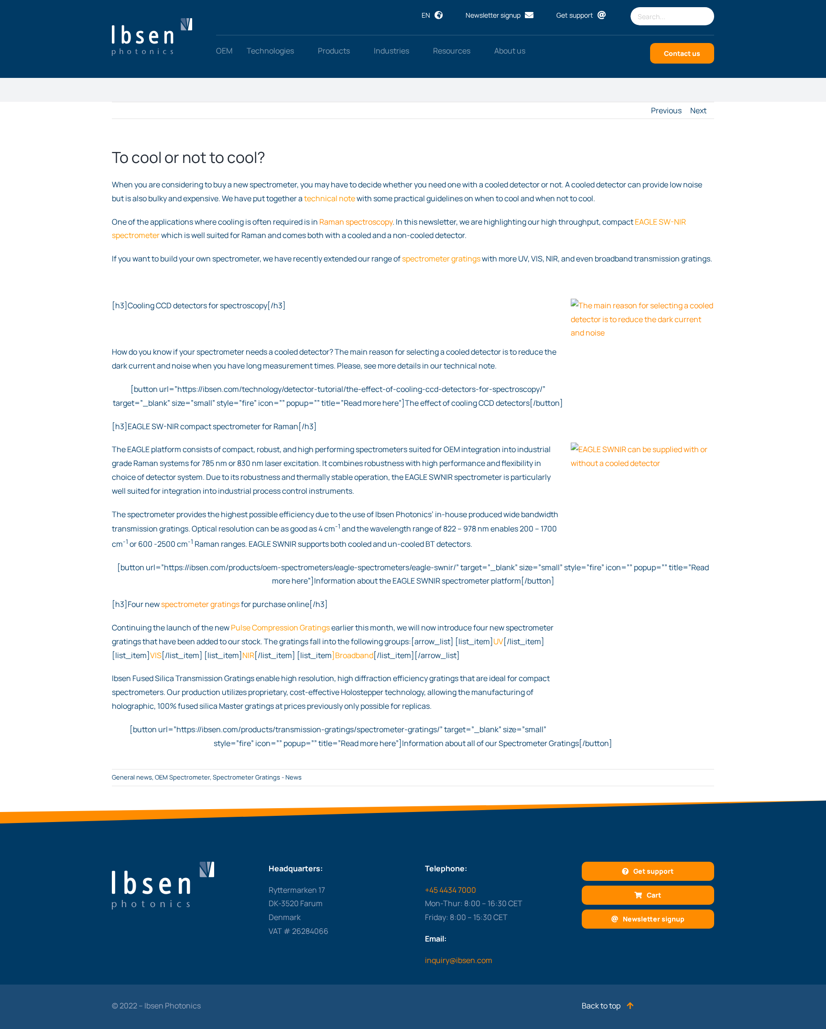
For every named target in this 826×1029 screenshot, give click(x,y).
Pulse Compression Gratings (280, 627)
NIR (248, 655)
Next (698, 110)
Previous (666, 110)
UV (498, 641)
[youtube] (310, 1005)
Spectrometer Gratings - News (257, 777)
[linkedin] (291, 1005)
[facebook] (329, 1005)
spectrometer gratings (441, 258)
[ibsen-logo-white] (152, 22)
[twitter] (273, 1005)
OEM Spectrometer (182, 777)
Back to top (602, 1005)
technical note (329, 198)
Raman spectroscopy (355, 222)
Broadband (354, 655)
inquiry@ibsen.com (458, 960)
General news (132, 777)
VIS (156, 655)
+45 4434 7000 (450, 890)
